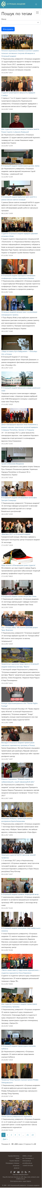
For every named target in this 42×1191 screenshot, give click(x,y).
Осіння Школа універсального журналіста (16, 1116)
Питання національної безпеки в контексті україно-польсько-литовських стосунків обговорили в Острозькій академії (20, 53)
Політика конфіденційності (20, 1174)
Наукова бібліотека (13, 1156)
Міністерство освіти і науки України (20, 1181)
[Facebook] (11, 1172)
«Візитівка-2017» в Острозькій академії (15, 534)
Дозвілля (16, 1168)
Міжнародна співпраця (12, 1163)
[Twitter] (14, 1172)
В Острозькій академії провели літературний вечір (20, 894)
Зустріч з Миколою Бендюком (12, 464)
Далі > (5, 1139)
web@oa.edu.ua (20, 1178)
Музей (17, 1158)
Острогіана (16, 1165)
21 (28, 1135)
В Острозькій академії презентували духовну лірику (20, 166)
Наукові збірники (14, 1160)
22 (33, 1135)
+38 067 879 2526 (27, 1165)
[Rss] (26, 1172)
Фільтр (3, 19)
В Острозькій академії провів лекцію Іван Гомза (18, 596)
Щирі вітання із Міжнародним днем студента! (18, 565)
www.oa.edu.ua (26, 1160)
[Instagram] (22, 1172)
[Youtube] (18, 1172)
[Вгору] (29, 1171)
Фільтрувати (8, 29)
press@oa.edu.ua (27, 1163)
